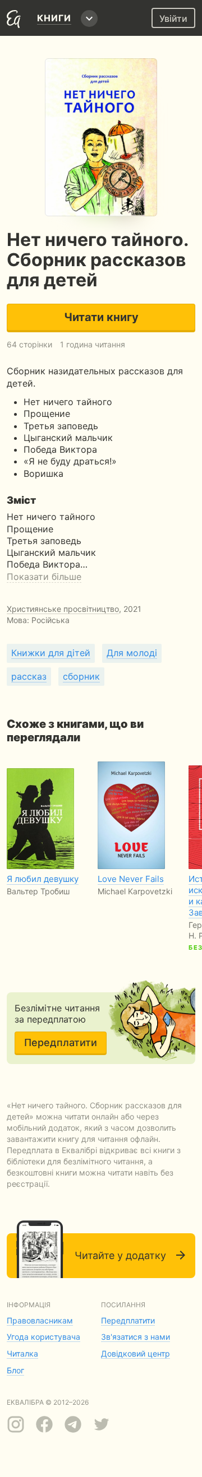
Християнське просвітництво (63, 609)
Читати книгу (101, 317)
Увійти (173, 18)
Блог (15, 1370)
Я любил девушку (43, 879)
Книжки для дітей (50, 652)
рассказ (29, 676)
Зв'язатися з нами (135, 1336)
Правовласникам (40, 1320)
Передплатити (60, 1042)
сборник (81, 676)
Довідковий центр (135, 1353)
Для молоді (132, 652)
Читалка (22, 1353)
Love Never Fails (131, 879)
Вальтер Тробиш (38, 891)
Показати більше (44, 576)
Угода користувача (43, 1336)
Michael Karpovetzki (135, 891)
